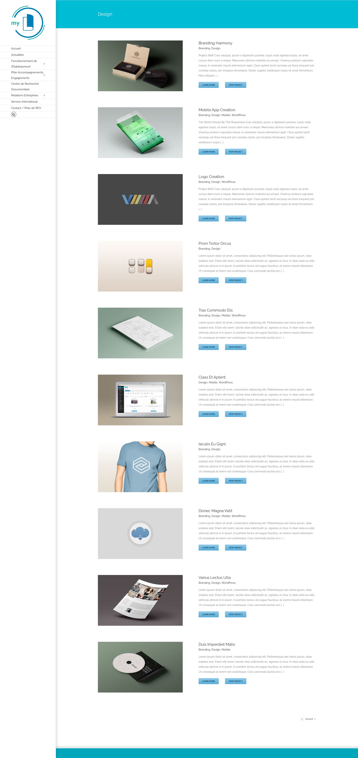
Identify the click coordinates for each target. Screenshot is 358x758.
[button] (28, 114)
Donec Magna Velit (215, 510)
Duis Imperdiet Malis (217, 644)
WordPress (239, 115)
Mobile (226, 115)
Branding (204, 48)
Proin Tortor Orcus (215, 243)
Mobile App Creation (217, 109)
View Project (236, 84)
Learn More (208, 84)
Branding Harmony (215, 43)
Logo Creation (211, 176)
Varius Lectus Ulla (215, 577)
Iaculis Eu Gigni (212, 444)
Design (215, 48)
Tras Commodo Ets (216, 310)
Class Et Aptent (212, 377)
